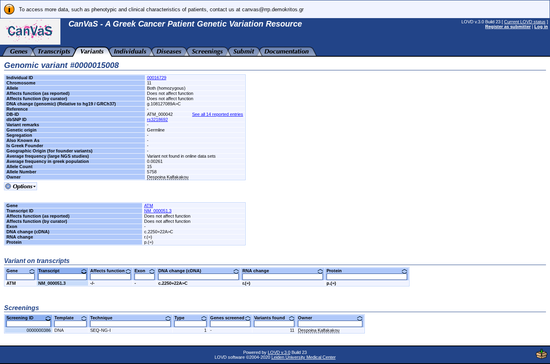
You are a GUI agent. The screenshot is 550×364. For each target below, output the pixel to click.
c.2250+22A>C (173, 283)
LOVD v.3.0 (279, 352)
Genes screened (230, 317)
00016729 (156, 77)
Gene (15, 270)
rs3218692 (157, 119)
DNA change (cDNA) (182, 270)
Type (182, 317)
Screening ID (22, 317)
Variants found (272, 317)
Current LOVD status (525, 21)
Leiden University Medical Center (303, 357)
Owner (308, 317)
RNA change (258, 270)
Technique (104, 317)
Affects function (110, 270)
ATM (148, 205)
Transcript (52, 270)
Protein (337, 270)
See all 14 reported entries (217, 114)
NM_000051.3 (158, 210)
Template (67, 317)
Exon (142, 270)
